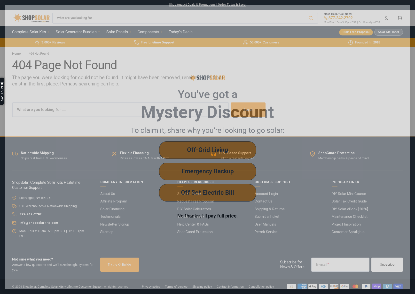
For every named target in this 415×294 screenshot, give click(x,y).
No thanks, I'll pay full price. (207, 216)
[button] (2, 91)
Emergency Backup (207, 171)
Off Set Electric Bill (207, 192)
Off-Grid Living (207, 149)
